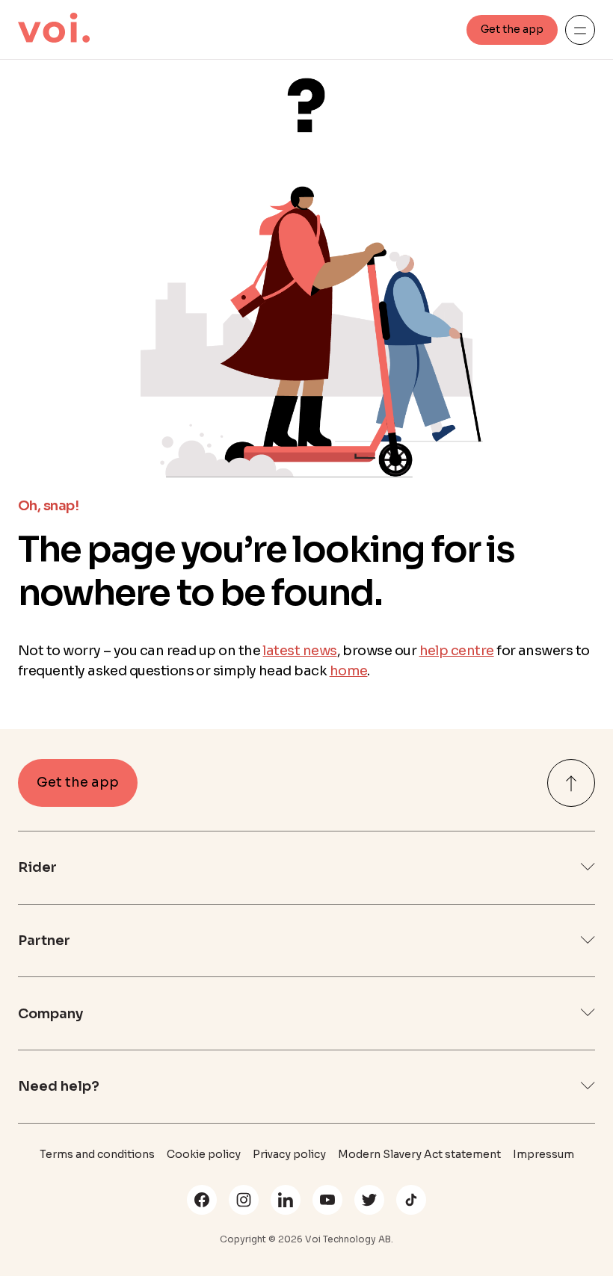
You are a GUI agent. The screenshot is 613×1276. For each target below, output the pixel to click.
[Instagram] (244, 1200)
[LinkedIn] (286, 1200)
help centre (456, 650)
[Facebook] (202, 1200)
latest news (299, 650)
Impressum (543, 1154)
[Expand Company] (587, 1013)
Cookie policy (204, 1154)
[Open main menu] (580, 30)
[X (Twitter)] (369, 1200)
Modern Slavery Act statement (419, 1154)
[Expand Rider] (587, 867)
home (349, 671)
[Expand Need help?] (587, 1086)
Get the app (512, 29)
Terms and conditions (97, 1154)
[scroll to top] (571, 783)
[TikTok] (411, 1200)
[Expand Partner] (587, 941)
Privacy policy (289, 1154)
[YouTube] (327, 1200)
